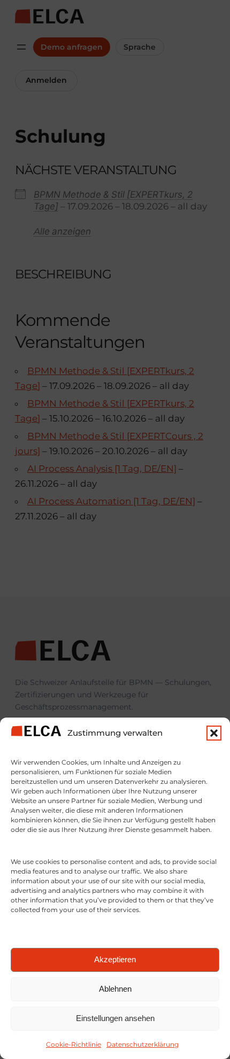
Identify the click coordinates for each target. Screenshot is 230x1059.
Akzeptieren (115, 959)
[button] (214, 733)
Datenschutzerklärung (142, 1044)
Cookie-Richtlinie (73, 1044)
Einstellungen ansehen (115, 1018)
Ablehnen (115, 988)
